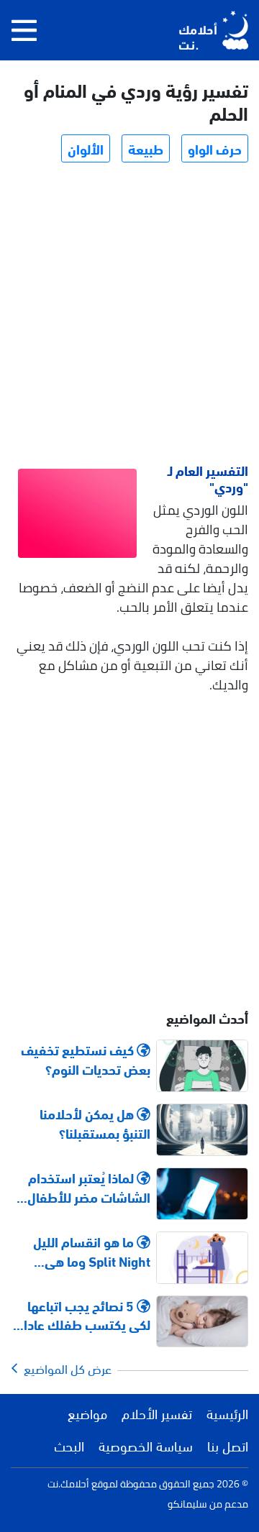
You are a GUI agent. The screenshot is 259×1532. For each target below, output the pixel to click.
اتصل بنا (227, 1445)
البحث (69, 1445)
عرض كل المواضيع (65, 1368)
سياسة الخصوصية (146, 1445)
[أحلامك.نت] (213, 30)
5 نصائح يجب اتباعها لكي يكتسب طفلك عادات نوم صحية (81, 1314)
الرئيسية (227, 1413)
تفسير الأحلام (157, 1413)
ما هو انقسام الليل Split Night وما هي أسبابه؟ (91, 1250)
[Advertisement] (129, 314)
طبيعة (145, 148)
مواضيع (87, 1413)
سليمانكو (187, 1504)
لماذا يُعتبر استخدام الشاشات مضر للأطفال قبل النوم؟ (88, 1187)
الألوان (86, 148)
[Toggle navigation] (24, 30)
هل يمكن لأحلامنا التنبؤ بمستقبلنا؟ (95, 1123)
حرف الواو (215, 148)
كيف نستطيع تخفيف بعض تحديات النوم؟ (85, 1059)
